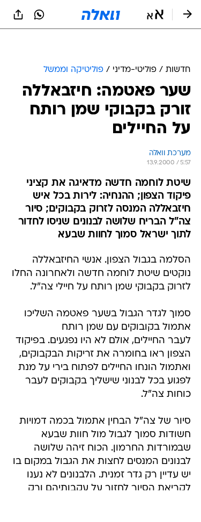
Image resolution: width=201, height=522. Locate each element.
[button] (155, 14)
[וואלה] (100, 14)
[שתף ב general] (18, 14)
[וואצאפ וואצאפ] (39, 14)
